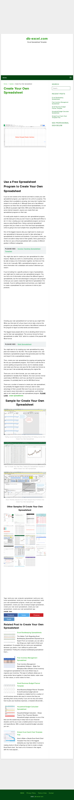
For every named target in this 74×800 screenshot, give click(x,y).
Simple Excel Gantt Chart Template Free (59, 116)
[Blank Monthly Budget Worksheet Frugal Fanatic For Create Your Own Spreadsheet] (41, 529)
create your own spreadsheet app (24, 609)
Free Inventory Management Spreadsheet (60, 103)
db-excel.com (37, 38)
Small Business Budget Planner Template (59, 107)
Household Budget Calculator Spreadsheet (60, 112)
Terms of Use (42, 793)
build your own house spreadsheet (28, 600)
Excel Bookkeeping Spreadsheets (29, 632)
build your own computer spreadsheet (20, 598)
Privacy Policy (31, 793)
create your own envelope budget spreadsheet (28, 605)
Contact (51, 793)
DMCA (22, 793)
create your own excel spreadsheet (15, 607)
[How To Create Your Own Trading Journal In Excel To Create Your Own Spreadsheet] (9, 561)
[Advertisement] (37, 17)
